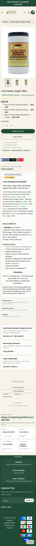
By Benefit (18, 336)
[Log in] (29, 12)
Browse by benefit (16, 150)
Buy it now (18, 137)
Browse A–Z (27, 150)
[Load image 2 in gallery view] (16, 82)
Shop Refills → (9, 351)
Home (5, 22)
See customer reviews (27, 95)
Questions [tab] (18, 394)
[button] (3, 12)
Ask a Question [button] (19, 391)
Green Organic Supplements (10, 520)
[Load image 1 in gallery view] (8, 82)
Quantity (5, 121)
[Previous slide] (4, 3)
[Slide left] (3, 83)
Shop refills (6, 150)
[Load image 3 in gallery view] (26, 82)
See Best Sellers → (11, 366)
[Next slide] (32, 3)
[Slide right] (33, 83)
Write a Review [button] (19, 387)
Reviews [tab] (5, 394)
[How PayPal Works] (14, 176)
